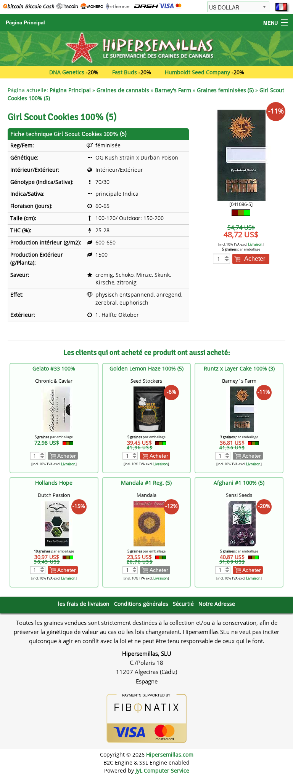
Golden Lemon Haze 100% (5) (146, 368)
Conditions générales (141, 603)
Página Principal (25, 22)
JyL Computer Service (162, 770)
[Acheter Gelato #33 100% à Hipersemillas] (56, 408)
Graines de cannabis (123, 90)
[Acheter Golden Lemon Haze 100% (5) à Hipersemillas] (149, 408)
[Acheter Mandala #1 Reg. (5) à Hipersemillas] (149, 522)
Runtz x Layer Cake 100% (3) (239, 368)
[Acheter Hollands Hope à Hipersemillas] (56, 522)
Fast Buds (124, 72)
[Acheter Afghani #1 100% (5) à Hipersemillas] (242, 522)
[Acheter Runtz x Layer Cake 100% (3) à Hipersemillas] (242, 408)
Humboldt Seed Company (197, 72)
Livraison (255, 244)
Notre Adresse (216, 603)
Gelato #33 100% (53, 368)
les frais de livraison (83, 603)
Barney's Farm (173, 90)
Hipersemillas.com (169, 754)
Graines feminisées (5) (225, 90)
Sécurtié (183, 603)
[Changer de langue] (281, 7)
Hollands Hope (53, 482)
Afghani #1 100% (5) (239, 482)
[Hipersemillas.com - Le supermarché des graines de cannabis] (146, 47)
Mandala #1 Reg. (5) (146, 482)
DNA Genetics (66, 72)
